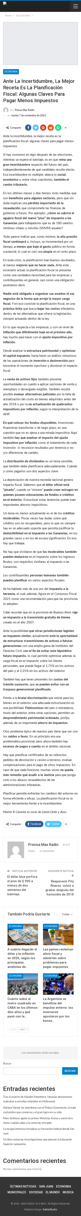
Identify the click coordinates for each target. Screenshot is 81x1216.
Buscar (7, 1063)
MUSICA (68, 1192)
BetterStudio (50, 1209)
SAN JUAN (46, 1186)
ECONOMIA (11, 71)
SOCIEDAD (36, 1192)
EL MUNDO (53, 1192)
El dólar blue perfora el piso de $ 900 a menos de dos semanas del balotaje (22, 885)
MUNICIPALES (16, 1192)
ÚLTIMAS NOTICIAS (23, 1186)
